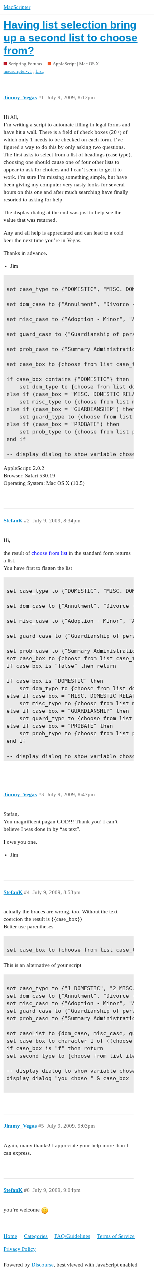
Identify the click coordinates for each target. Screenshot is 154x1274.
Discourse (43, 1265)
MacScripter (17, 7)
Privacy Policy (20, 1249)
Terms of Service (116, 1236)
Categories (36, 1236)
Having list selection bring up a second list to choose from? (71, 37)
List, (39, 71)
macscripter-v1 (18, 71)
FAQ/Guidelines (72, 1236)
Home (10, 1236)
